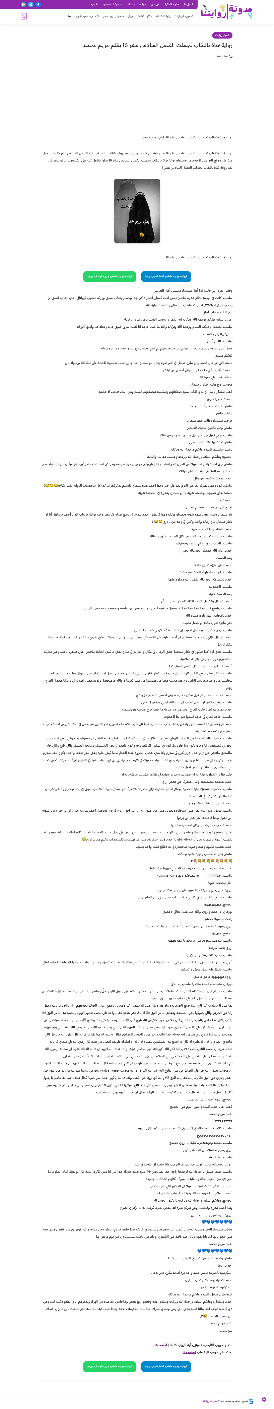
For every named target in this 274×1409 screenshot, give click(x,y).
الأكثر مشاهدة (144, 16)
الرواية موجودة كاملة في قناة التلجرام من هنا (166, 276)
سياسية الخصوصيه (112, 4)
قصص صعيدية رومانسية (83, 16)
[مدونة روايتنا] (226, 12)
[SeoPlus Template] (251, 1401)
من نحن (155, 4)
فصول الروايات (184, 16)
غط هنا (158, 1345)
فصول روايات (222, 35)
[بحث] (24, 16)
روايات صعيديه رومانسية (117, 16)
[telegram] (30, 4)
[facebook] (38, 4)
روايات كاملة (164, 16)
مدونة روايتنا (210, 1401)
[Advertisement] (137, 89)
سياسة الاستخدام (137, 4)
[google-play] (23, 4)
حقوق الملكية (172, 4)
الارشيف (93, 4)
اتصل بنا (188, 4)
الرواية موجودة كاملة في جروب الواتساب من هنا (109, 276)
